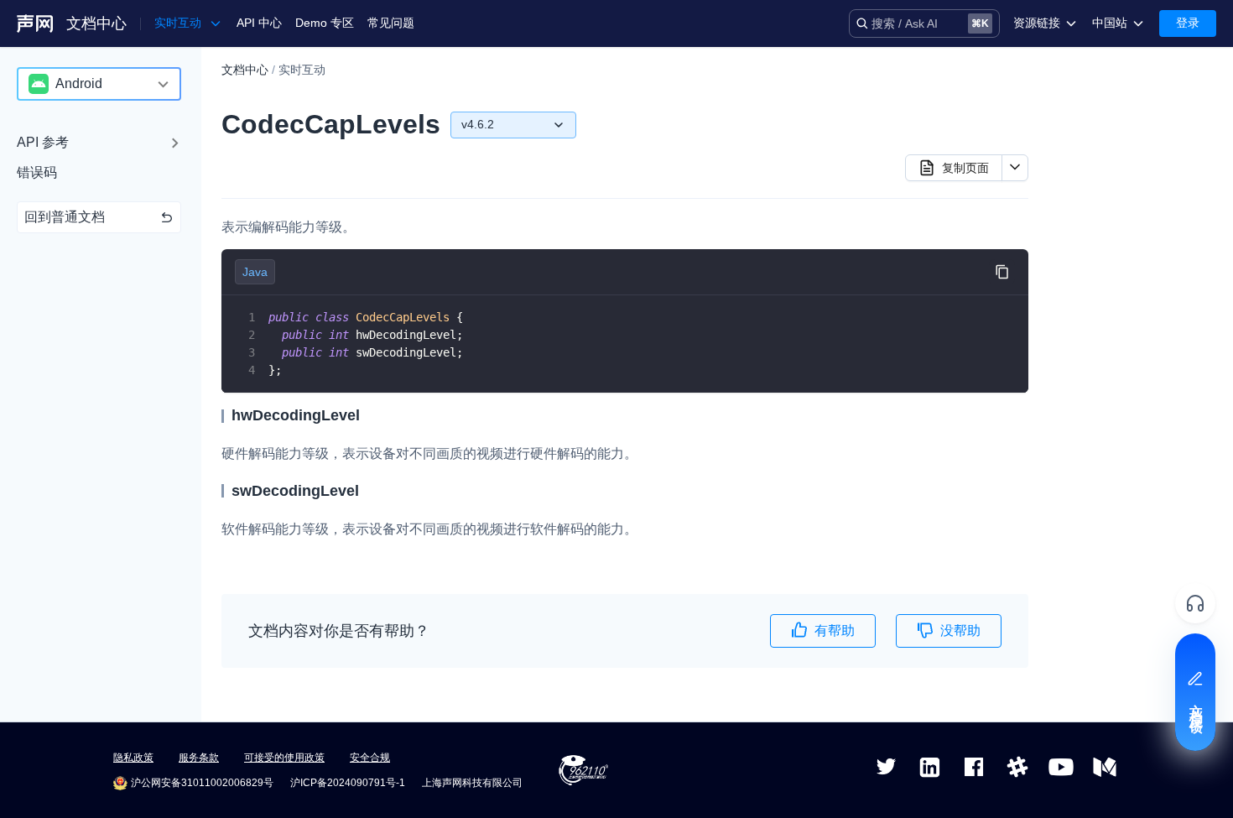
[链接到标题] (367, 415)
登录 (1187, 22)
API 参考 (43, 142)
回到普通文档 (64, 217)
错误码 (37, 172)
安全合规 (370, 757)
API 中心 (259, 22)
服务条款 (199, 757)
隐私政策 (133, 757)
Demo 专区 (324, 22)
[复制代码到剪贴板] (1002, 272)
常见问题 (390, 22)
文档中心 (96, 23)
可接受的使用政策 (284, 757)
